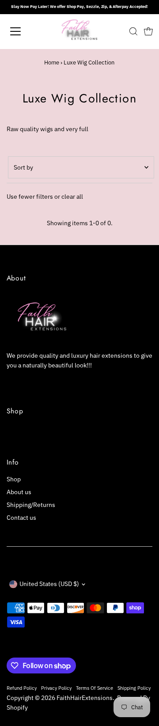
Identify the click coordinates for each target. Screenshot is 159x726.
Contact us (21, 518)
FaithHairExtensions (85, 698)
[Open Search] (133, 31)
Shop (14, 479)
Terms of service (94, 687)
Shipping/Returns (31, 505)
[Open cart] (148, 31)
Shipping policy (134, 687)
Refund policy (22, 687)
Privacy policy (56, 687)
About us (19, 492)
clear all (72, 196)
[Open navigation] (21, 31)
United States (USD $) (49, 584)
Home (51, 62)
